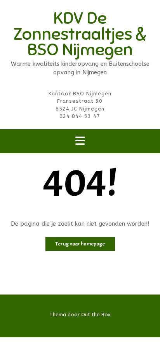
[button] (80, 141)
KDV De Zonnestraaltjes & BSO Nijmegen (80, 33)
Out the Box (96, 314)
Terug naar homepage (80, 243)
